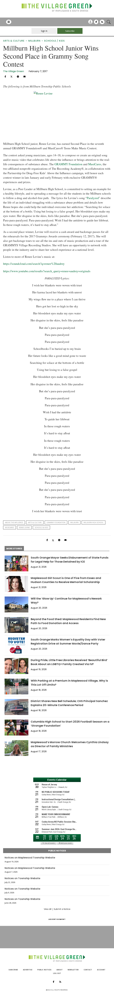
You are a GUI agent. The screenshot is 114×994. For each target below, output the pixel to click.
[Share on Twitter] (11, 76)
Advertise (27, 970)
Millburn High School (93, 522)
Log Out (57, 973)
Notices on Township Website (22, 878)
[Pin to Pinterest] (17, 76)
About (60, 970)
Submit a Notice (62, 909)
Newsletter (73, 970)
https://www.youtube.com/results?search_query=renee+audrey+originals (46, 271)
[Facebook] (96, 23)
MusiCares (9, 527)
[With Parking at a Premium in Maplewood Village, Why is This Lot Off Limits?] (16, 687)
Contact (88, 970)
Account (101, 970)
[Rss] (102, 23)
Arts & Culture (35, 522)
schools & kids (41, 527)
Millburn (74, 522)
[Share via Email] (24, 76)
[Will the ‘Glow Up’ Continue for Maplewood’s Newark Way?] (16, 604)
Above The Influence (14, 522)
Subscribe (13, 970)
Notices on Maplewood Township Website (30, 857)
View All (47, 909)
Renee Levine (24, 527)
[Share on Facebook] (5, 76)
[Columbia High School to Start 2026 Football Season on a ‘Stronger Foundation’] (16, 728)
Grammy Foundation (56, 522)
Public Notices (44, 970)
